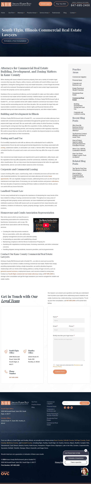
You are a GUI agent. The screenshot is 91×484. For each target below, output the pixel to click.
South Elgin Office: (7, 408)
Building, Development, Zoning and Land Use (79, 106)
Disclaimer (77, 365)
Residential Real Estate (78, 94)
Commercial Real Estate (78, 99)
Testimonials (56, 13)
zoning (3, 147)
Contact (72, 13)
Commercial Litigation (79, 77)
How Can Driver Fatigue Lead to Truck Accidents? (79, 155)
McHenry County (12, 443)
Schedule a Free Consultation (15, 41)
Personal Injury (77, 80)
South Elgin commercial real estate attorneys (23, 274)
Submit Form (60, 371)
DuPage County (80, 440)
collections (55, 181)
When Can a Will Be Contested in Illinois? (79, 149)
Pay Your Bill (61, 4)
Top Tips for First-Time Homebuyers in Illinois (80, 169)
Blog (65, 13)
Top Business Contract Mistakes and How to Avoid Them (80, 135)
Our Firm (11, 13)
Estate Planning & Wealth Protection (78, 89)
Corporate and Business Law (77, 84)
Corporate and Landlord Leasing (79, 113)
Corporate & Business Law (51, 410)
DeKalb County (69, 440)
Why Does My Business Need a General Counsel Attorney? (78, 128)
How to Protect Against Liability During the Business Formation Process (79, 143)
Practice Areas (31, 13)
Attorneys (20, 13)
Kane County (58, 440)
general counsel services (9, 271)
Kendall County (27, 443)
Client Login (45, 4)
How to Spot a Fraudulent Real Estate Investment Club (78, 176)
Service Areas (44, 13)
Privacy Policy (57, 366)
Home (3, 13)
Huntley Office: (6, 418)
